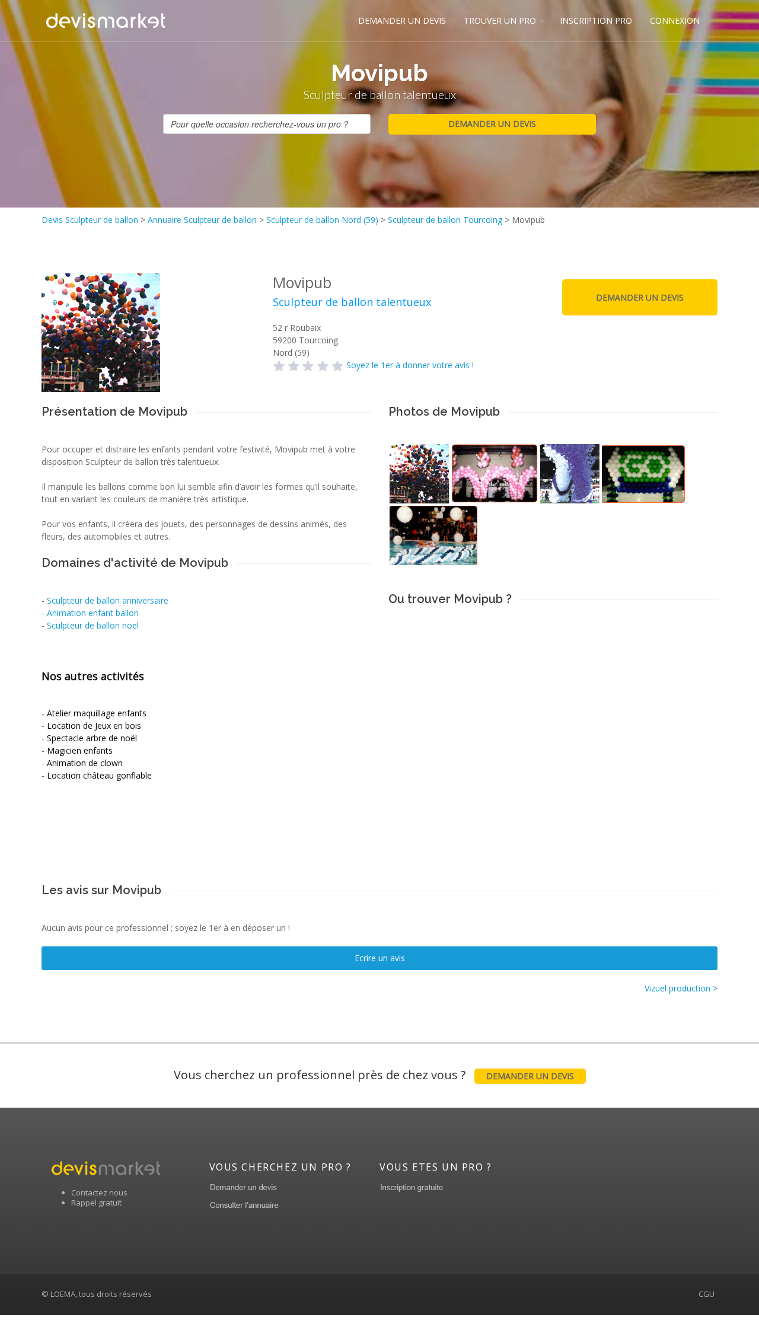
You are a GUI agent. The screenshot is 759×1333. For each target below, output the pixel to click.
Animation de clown (85, 762)
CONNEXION (675, 20)
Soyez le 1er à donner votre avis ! (410, 365)
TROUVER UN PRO (500, 20)
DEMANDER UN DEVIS (402, 20)
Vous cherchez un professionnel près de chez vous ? (374, 1075)
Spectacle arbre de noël (92, 738)
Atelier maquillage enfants (96, 713)
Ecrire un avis (380, 958)
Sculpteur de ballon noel (93, 625)
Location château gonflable (99, 775)
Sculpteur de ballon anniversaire (107, 600)
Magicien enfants (80, 750)
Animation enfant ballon (93, 612)
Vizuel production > (681, 988)
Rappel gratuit (96, 1202)
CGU (707, 1294)
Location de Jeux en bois (94, 725)
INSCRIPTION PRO (596, 20)
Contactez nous (99, 1192)
